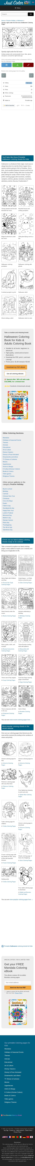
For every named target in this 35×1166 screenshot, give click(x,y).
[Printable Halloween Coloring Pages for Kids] (2, 946)
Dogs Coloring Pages (26, 682)
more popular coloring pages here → (21, 899)
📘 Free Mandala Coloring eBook (11, 1115)
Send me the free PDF (18, 987)
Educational (6, 447)
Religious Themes (8, 476)
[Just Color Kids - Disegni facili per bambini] (20, 1137)
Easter (5, 503)
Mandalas (6, 437)
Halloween (20, 20)
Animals (5, 445)
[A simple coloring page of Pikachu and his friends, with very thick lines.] (9, 779)
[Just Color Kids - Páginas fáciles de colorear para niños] (13, 1137)
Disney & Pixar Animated (11, 454)
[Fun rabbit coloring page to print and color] (26, 885)
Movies (5, 462)
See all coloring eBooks (15, 374)
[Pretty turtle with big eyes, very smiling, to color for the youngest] (9, 876)
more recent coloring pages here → (21, 719)
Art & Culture (7, 449)
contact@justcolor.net (27, 1157)
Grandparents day (8, 508)
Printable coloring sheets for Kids (18, 946)
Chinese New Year (9, 496)
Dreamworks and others (10, 457)
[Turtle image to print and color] (9, 819)
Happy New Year (8, 510)
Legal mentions (20, 1130)
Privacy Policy (18, 993)
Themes (5, 442)
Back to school (7, 489)
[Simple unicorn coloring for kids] (26, 756)
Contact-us (12, 1130)
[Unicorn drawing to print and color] (26, 820)
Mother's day (7, 517)
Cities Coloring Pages (26, 582)
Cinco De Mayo (8, 501)
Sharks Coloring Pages (9, 616)
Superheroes (7, 464)
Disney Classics (8, 452)
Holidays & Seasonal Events (12, 440)
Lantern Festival (8, 513)
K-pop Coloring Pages (9, 680)
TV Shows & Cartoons (10, 459)
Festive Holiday (11, 20)
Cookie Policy (28, 1130)
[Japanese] (31, 1137)
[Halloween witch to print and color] (26, 289)
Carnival (5, 493)
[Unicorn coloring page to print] (9, 756)
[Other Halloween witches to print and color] (26, 315)
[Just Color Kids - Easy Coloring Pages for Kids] (5, 1137)
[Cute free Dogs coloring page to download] (26, 675)
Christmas (6, 498)
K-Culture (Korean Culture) (11, 469)
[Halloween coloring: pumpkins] (9, 261)
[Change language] (33, 2)
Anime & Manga (8, 466)
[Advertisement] (17, 130)
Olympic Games (8, 520)
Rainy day (6, 522)
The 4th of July (7, 527)
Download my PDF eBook (15, 367)
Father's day (7, 505)
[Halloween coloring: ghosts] (26, 261)
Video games (7, 474)
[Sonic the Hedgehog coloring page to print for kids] (26, 853)
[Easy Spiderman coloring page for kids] (26, 787)
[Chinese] (27, 1137)
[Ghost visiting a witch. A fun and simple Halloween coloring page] (9, 315)
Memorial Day (7, 515)
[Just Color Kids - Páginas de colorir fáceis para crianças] (17, 1137)
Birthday (5, 491)
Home (3, 20)
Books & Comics (8, 471)
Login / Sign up (29, 2)
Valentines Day (7, 529)
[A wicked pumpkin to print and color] (9, 289)
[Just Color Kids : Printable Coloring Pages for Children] (16, 2)
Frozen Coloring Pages (9, 863)
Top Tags (6, 1130)
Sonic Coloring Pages (26, 860)
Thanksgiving (7, 525)
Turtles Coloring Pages (9, 826)
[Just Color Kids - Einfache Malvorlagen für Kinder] (24, 1137)
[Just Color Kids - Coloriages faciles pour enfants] (10, 1137)
